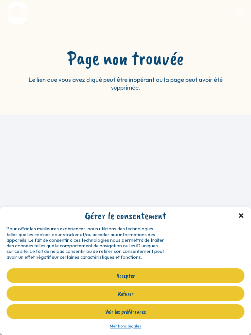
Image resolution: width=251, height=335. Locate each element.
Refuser (125, 293)
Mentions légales (125, 326)
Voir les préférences (125, 311)
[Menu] (240, 13)
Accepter (125, 275)
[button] (241, 215)
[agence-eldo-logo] (17, 13)
